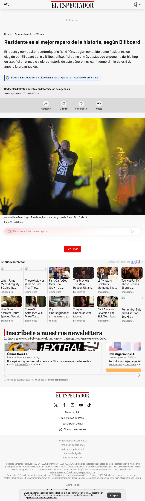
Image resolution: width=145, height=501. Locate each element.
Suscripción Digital (73, 423)
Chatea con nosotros (74, 429)
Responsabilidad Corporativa (72, 441)
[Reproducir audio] (9, 252)
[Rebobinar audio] (126, 256)
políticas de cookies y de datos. (42, 497)
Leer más (72, 248)
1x (137, 256)
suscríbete (130, 364)
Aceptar (114, 495)
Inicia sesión (21, 364)
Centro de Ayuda (72, 453)
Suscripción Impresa (72, 418)
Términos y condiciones (73, 445)
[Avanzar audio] (131, 256)
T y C (35, 379)
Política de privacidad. (57, 379)
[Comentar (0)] (81, 104)
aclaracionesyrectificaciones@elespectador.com (72, 472)
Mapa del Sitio (72, 412)
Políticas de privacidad (72, 449)
